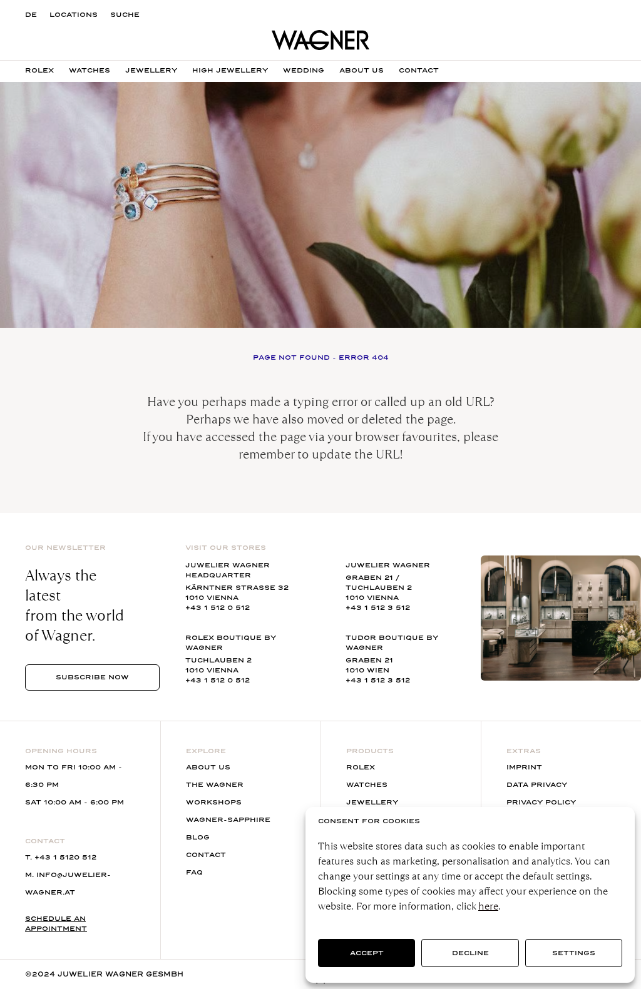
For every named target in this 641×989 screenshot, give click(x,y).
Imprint (524, 767)
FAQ (194, 872)
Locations (73, 15)
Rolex (39, 70)
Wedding (303, 70)
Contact (419, 70)
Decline (470, 953)
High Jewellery (230, 70)
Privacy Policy (541, 802)
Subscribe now (92, 677)
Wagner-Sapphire (228, 820)
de (31, 15)
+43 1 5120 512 (65, 857)
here (488, 906)
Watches (89, 70)
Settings (573, 953)
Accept (367, 953)
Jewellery (151, 70)
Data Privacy (536, 785)
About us (361, 70)
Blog (198, 837)
